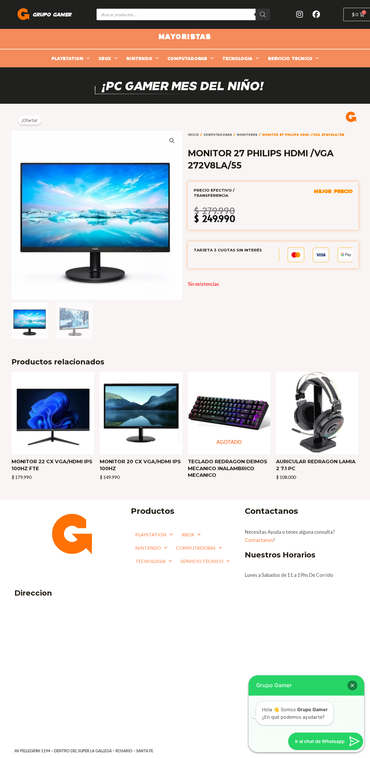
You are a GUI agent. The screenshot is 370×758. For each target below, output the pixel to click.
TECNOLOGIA (237, 58)
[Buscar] (263, 14)
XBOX (104, 58)
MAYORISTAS (185, 36)
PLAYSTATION (67, 58)
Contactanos (259, 540)
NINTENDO (139, 58)
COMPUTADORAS (187, 58)
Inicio (193, 134)
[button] (70, 58)
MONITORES (247, 134)
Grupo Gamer (51, 14)
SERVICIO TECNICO (290, 58)
